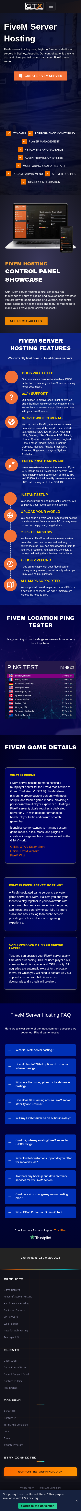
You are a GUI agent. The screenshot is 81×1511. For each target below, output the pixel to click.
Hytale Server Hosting (16, 1303)
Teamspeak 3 (11, 1337)
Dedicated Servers (14, 1310)
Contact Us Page (13, 1381)
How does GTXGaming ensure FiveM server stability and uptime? (43, 1102)
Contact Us (10, 1418)
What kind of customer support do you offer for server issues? (44, 1160)
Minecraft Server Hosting (18, 1297)
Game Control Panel (15, 1367)
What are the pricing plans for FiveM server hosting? (43, 1084)
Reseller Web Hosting (16, 1330)
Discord (8, 1438)
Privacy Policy (26, 1487)
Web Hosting (11, 1324)
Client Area (10, 1361)
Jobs (6, 1431)
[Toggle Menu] (51, 6)
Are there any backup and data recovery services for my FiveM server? (41, 1178)
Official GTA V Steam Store (27, 846)
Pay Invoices (10, 1388)
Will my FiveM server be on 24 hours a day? (43, 1118)
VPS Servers (11, 1317)
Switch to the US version (37, 1506)
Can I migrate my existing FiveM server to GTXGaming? (42, 1142)
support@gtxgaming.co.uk (40, 1471)
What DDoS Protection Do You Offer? (39, 1212)
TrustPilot (60, 1230)
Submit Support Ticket (16, 1374)
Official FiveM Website (24, 851)
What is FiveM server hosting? (34, 1050)
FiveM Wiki (17, 855)
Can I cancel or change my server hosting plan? (42, 1196)
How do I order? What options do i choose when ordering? (42, 1066)
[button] (40, 76)
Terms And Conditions (16, 1425)
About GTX (10, 1411)
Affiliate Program (13, 1445)
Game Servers (12, 1290)
